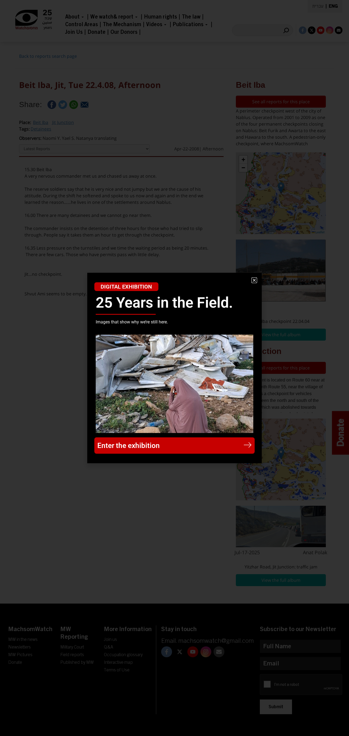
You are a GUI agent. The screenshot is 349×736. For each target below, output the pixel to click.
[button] (254, 280)
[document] (174, 368)
